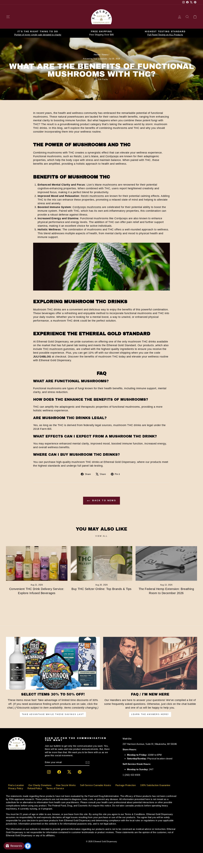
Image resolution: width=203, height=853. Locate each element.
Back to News (103, 500)
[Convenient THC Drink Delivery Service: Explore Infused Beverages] (36, 563)
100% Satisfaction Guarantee (155, 785)
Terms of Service (55, 788)
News (105, 54)
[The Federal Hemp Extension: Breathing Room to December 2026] (166, 563)
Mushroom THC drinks (47, 309)
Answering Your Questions (95, 59)
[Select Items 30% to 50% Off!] (53, 663)
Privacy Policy (15, 788)
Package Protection (125, 785)
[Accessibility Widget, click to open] (28, 846)
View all (101, 536)
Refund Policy (34, 788)
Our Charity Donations (39, 785)
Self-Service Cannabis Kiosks (95, 785)
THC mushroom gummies (59, 349)
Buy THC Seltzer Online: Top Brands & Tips (101, 589)
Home (97, 54)
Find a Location (16, 785)
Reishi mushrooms (92, 195)
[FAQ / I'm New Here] (150, 663)
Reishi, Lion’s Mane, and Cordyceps (96, 156)
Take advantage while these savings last (53, 714)
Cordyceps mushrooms (87, 207)
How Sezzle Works (66, 785)
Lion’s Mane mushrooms (102, 184)
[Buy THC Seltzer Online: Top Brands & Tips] (101, 563)
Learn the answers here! (150, 714)
